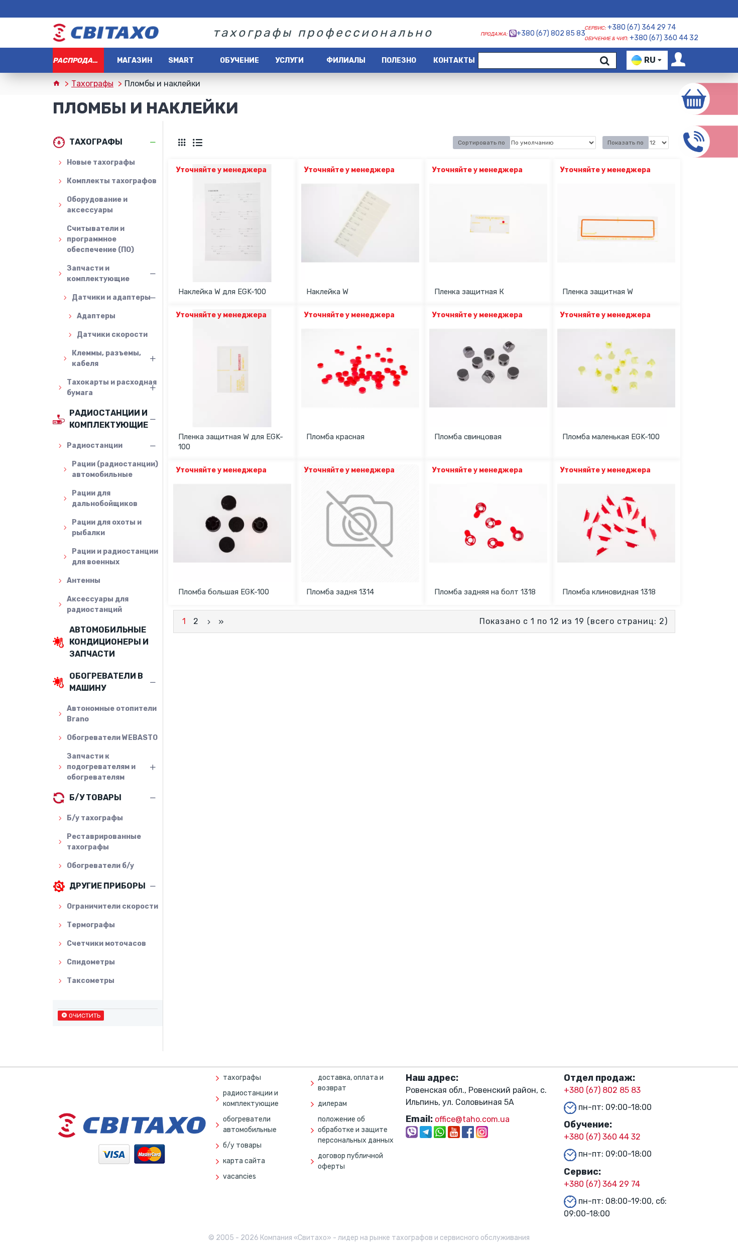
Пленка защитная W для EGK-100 (230, 441)
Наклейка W (327, 291)
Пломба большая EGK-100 (223, 591)
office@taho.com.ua (472, 1119)
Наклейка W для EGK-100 (222, 291)
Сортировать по (481, 142)
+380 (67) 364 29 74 (641, 27)
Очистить (84, 1015)
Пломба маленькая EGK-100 (611, 436)
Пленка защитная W (597, 291)
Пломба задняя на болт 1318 (485, 591)
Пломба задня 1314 (340, 591)
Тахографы (92, 83)
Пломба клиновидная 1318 (609, 591)
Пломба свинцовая (468, 436)
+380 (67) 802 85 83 (551, 33)
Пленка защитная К (469, 291)
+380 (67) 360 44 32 (664, 38)
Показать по (625, 142)
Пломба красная (335, 436)
